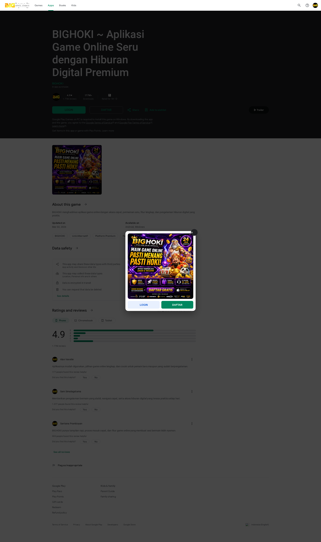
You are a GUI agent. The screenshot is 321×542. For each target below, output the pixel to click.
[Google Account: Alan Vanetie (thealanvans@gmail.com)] (315, 5)
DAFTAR (177, 304)
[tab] (38, 5)
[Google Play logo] (17, 5)
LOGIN (144, 304)
